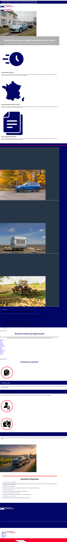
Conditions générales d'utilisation (7, 520)
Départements (4, 514)
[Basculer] (2, 482)
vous (4, 540)
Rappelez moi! (26, 540)
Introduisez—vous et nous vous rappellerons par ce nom (8, 541)
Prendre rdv (3, 516)
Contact (3, 515)
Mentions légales (4, 519)
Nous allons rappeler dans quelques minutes (7, 540)
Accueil (3, 513)
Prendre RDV (4, 536)
